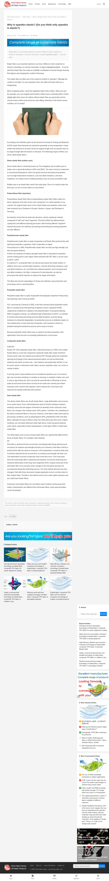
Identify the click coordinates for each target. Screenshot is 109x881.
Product (37, 4)
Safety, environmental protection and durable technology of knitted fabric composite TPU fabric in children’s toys (13, 597)
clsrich (14, 35)
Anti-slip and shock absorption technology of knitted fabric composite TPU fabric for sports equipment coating (93, 628)
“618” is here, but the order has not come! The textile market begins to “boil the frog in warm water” (94, 782)
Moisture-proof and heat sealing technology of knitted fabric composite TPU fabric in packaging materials (92, 663)
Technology (62, 4)
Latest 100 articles (49, 865)
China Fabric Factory (13, 17)
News (44, 4)
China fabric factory (41, 869)
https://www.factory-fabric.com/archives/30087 (35, 505)
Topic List (39, 865)
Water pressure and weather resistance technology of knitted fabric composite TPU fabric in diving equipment (92, 636)
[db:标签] (13, 516)
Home (31, 4)
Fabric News (26, 17)
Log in (99, 4)
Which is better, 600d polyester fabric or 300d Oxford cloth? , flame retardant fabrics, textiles (94, 740)
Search (103, 614)
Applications (52, 4)
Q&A (69, 4)
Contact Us (60, 865)
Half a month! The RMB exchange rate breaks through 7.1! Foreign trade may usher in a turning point (93, 790)
